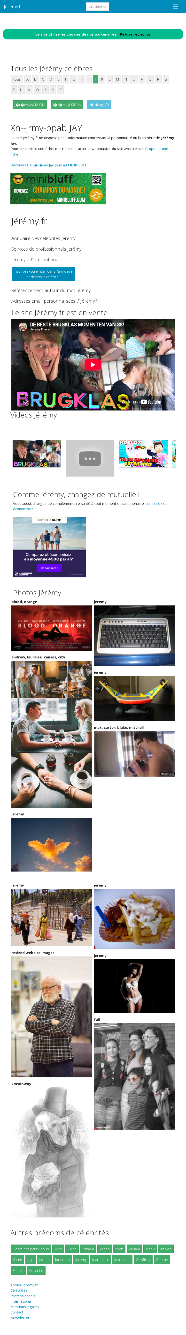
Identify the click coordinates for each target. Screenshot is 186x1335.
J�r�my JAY (99, 104)
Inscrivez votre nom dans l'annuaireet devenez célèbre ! (43, 274)
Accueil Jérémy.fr (24, 1285)
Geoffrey (143, 1259)
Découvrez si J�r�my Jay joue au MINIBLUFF (48, 165)
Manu (150, 1248)
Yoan (119, 1248)
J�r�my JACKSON (30, 104)
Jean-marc (100, 1259)
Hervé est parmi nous (31, 1248)
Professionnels (22, 1295)
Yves (58, 1248)
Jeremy (81, 1259)
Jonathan (62, 1259)
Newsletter (20, 1317)
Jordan (44, 1259)
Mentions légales (24, 1306)
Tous (17, 79)
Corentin (36, 1270)
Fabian (18, 1270)
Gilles (72, 1248)
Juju (30, 1259)
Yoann (105, 1248)
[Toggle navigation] (175, 6)
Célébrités (97, 6)
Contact (16, 1312)
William (134, 1248)
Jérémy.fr (13, 6)
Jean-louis (122, 1259)
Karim (17, 1259)
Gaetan (162, 1259)
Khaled (165, 1248)
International (20, 1301)
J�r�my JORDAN (67, 104)
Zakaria (88, 1248)
